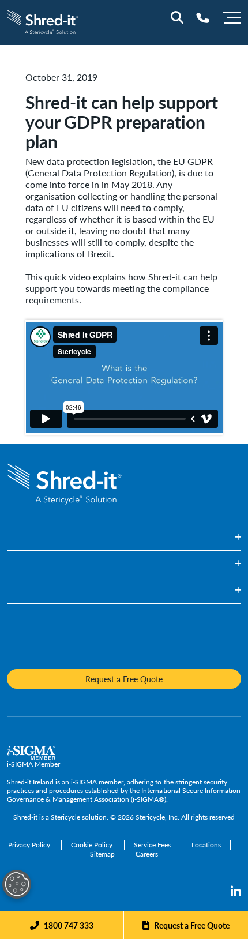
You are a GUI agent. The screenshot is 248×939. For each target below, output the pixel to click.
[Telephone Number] (202, 17)
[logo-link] (43, 21)
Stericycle (65, 817)
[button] (124, 537)
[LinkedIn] (236, 891)
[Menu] (232, 16)
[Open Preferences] (16, 884)
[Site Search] (177, 17)
